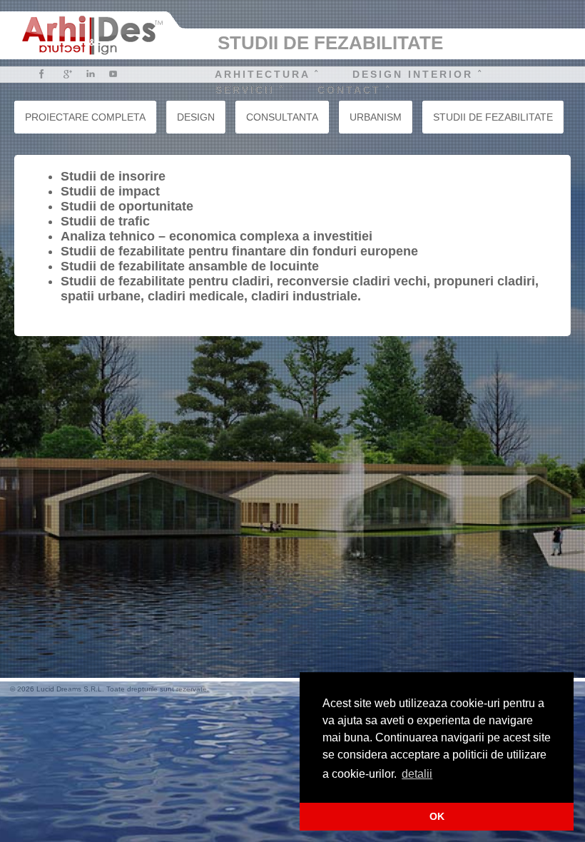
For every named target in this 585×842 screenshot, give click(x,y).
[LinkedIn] (90, 73)
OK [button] (436, 816)
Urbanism (376, 117)
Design (196, 117)
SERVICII (245, 90)
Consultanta (282, 117)
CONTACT (349, 90)
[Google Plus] (67, 73)
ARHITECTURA (262, 74)
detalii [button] (417, 774)
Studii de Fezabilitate (493, 117)
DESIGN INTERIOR (412, 74)
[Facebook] (41, 73)
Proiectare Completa (85, 117)
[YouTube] (113, 73)
